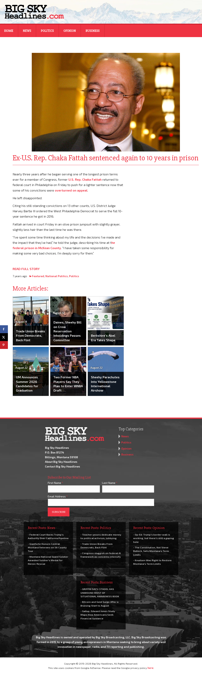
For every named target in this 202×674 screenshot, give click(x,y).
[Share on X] (4, 337)
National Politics (56, 276)
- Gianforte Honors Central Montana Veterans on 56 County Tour (47, 547)
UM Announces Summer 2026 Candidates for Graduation (27, 383)
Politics (47, 31)
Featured (38, 276)
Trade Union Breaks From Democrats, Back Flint (30, 335)
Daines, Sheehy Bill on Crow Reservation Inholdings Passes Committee (67, 331)
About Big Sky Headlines (61, 461)
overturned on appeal (71, 190)
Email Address (58, 496)
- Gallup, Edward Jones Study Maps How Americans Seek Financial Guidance (97, 614)
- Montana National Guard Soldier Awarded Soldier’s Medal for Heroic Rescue (48, 560)
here (150, 667)
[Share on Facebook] (4, 329)
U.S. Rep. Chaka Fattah (85, 179)
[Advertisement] (164, 196)
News (27, 31)
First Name (55, 482)
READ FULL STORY (26, 269)
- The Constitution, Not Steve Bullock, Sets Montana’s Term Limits (151, 551)
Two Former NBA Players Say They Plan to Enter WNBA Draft (68, 383)
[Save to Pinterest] (4, 345)
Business (93, 31)
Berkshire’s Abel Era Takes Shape (103, 338)
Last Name (109, 482)
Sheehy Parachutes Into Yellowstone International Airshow (105, 383)
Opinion (70, 31)
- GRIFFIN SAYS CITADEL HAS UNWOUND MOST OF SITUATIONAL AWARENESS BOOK (99, 592)
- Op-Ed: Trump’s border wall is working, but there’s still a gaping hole (153, 538)
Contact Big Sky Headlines (62, 466)
